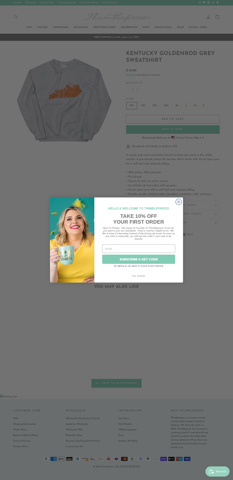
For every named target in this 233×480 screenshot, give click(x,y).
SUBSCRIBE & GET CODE (139, 259)
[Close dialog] (179, 202)
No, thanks (138, 276)
